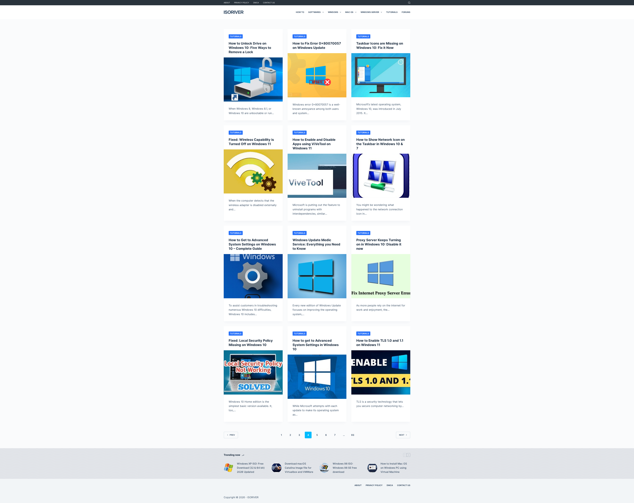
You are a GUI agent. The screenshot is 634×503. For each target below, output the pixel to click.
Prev (232, 435)
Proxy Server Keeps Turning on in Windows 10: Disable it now (378, 244)
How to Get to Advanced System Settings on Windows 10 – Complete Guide (252, 244)
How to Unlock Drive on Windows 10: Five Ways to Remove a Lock (250, 47)
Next (401, 435)
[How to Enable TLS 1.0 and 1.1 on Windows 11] (380, 372)
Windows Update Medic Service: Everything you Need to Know (316, 244)
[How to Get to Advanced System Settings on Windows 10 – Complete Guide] (253, 276)
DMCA (256, 2)
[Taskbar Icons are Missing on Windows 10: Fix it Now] (380, 75)
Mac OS (349, 12)
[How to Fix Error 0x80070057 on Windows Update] (317, 75)
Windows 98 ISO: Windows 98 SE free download (345, 467)
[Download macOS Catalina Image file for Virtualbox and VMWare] (277, 468)
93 (352, 435)
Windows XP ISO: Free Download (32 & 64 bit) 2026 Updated (251, 467)
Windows (333, 12)
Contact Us (269, 2)
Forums (406, 12)
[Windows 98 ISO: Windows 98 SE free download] (324, 468)
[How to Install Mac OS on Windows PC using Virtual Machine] (372, 468)
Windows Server (370, 12)
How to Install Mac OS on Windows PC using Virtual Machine (394, 467)
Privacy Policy (241, 2)
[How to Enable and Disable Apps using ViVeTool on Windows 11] (317, 176)
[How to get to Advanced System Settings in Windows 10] (317, 377)
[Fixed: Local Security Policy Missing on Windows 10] (253, 372)
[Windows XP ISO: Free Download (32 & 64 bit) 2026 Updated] (229, 468)
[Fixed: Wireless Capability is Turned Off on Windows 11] (253, 171)
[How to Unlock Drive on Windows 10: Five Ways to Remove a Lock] (253, 79)
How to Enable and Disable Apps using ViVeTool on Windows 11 (314, 144)
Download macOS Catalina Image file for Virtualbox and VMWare (299, 467)
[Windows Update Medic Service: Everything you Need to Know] (317, 276)
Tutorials (392, 12)
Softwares (314, 12)
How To (300, 12)
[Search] (409, 3)
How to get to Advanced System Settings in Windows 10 (316, 345)
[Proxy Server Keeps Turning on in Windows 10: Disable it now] (380, 276)
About (227, 2)
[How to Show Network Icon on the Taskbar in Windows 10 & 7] (380, 176)
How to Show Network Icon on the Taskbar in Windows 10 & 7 (380, 144)
